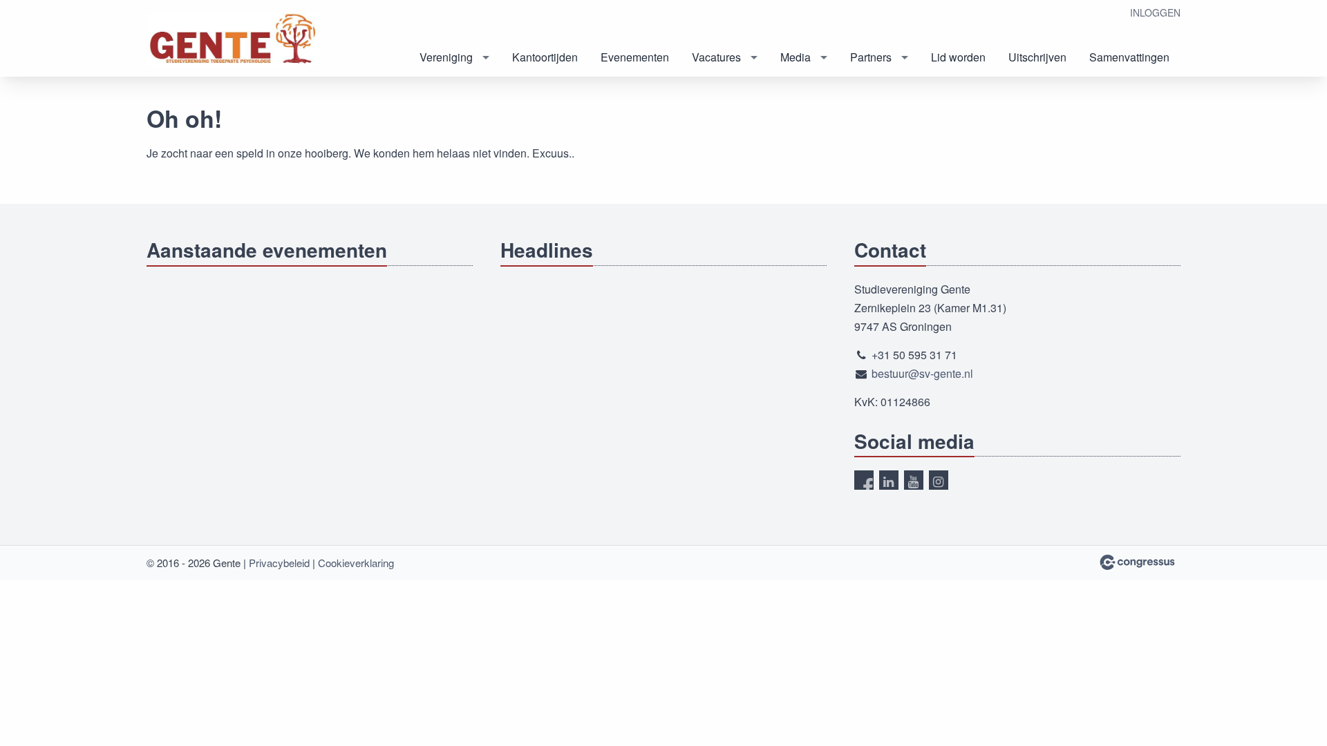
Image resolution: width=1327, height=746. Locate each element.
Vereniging (446, 57)
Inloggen (1155, 12)
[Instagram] (938, 480)
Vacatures (716, 57)
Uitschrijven (1037, 57)
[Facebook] (864, 480)
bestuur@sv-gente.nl (922, 373)
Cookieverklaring (356, 562)
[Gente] (233, 39)
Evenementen (635, 57)
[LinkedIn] (888, 480)
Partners (871, 57)
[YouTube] (913, 480)
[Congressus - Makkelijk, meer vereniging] (1137, 562)
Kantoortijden (545, 57)
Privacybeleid (279, 562)
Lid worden (958, 57)
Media (795, 57)
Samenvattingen (1129, 57)
